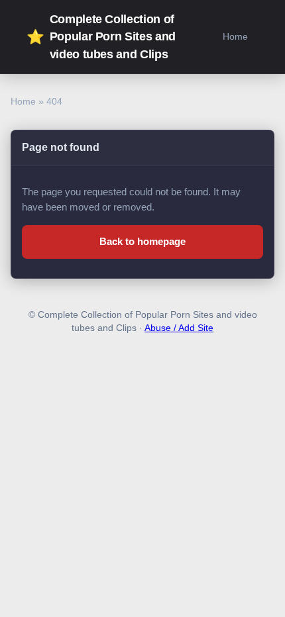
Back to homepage (142, 241)
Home (235, 36)
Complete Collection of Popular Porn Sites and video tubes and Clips (101, 37)
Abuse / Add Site (178, 328)
